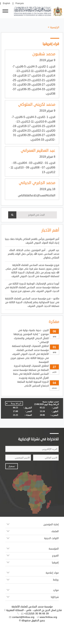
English (6, 3)
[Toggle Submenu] (8, 525)
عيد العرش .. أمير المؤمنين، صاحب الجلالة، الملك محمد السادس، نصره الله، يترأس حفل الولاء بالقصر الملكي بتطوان (33, 254)
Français (19, 3)
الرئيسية (54, 27)
